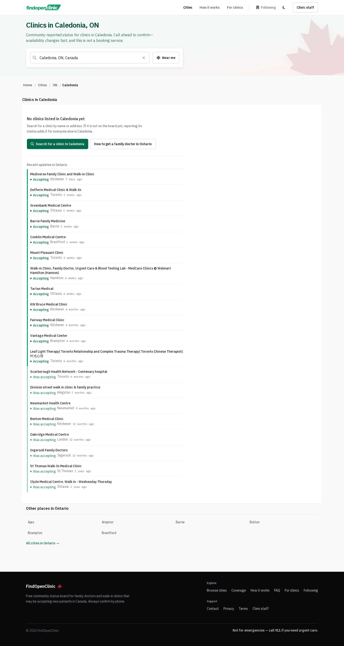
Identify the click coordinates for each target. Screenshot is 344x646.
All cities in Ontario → (42, 543)
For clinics (235, 7)
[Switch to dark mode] (284, 7)
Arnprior (107, 522)
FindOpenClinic (40, 586)
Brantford (109, 533)
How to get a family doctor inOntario (123, 144)
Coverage (238, 590)
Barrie (180, 522)
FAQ (277, 590)
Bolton (255, 522)
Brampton (35, 533)
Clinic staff (305, 7)
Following (311, 590)
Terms (243, 609)
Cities (187, 7)
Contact (213, 609)
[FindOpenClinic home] (43, 7)
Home (27, 85)
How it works (210, 7)
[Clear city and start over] (144, 58)
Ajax (31, 522)
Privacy (228, 609)
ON (55, 85)
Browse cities (217, 590)
